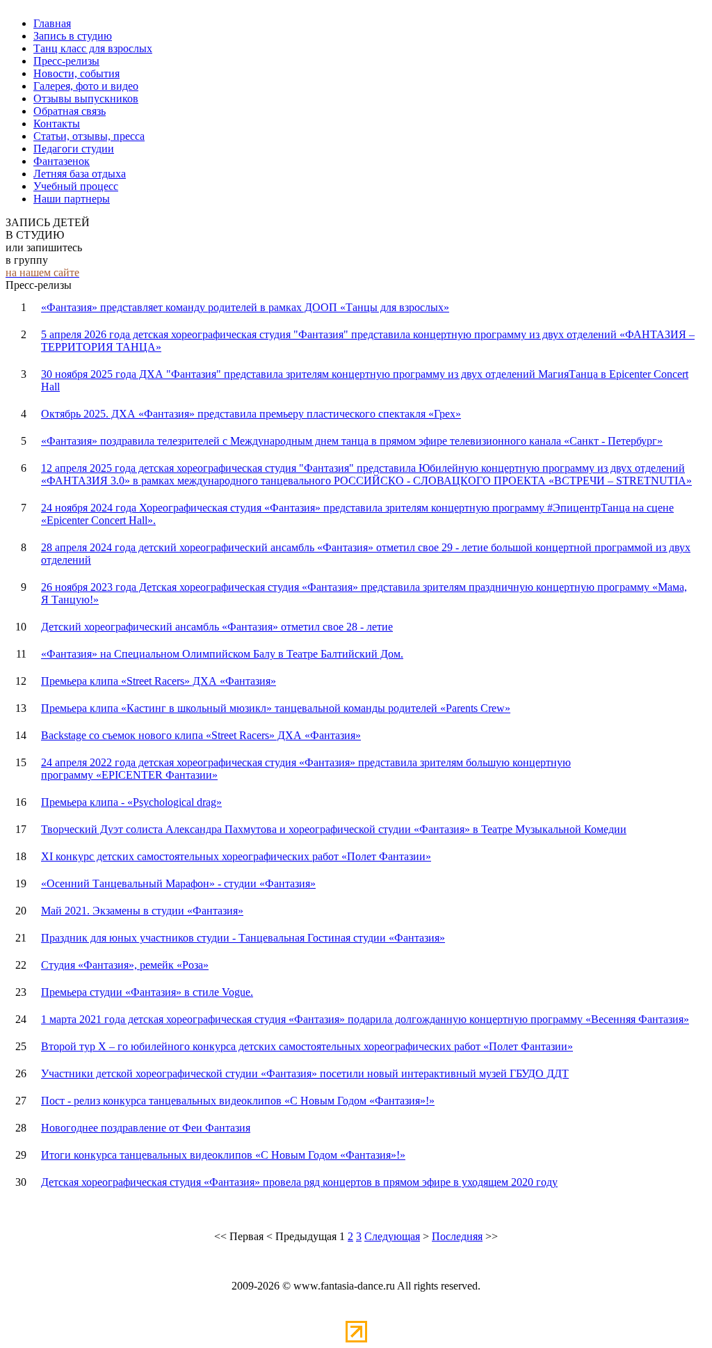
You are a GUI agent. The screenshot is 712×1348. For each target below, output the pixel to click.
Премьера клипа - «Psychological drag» (131, 802)
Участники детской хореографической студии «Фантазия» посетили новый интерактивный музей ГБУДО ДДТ (305, 1073)
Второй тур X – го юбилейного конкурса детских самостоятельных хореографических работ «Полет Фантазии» (307, 1046)
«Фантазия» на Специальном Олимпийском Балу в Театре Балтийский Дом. (222, 654)
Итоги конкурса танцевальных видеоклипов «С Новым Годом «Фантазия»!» (223, 1155)
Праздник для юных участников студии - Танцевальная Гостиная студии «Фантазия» (243, 938)
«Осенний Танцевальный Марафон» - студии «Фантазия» (178, 883)
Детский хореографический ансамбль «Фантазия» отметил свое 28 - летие (217, 627)
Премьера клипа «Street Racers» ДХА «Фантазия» (158, 681)
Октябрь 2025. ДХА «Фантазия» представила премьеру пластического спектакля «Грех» (251, 414)
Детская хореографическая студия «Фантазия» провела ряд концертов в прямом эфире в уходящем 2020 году (299, 1182)
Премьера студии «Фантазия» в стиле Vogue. (147, 992)
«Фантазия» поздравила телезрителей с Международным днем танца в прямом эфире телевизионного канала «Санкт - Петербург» (352, 441)
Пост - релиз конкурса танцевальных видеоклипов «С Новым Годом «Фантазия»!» (238, 1101)
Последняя (457, 1236)
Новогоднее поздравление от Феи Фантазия (145, 1128)
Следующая (392, 1236)
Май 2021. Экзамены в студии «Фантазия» (142, 911)
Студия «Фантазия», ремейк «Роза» (125, 965)
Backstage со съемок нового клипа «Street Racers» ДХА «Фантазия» (201, 735)
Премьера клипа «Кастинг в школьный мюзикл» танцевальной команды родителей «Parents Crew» (275, 708)
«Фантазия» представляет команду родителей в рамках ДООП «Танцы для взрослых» (245, 307)
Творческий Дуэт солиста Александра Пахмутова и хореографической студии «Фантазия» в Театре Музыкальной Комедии (333, 829)
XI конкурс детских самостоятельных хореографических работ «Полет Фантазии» (236, 856)
